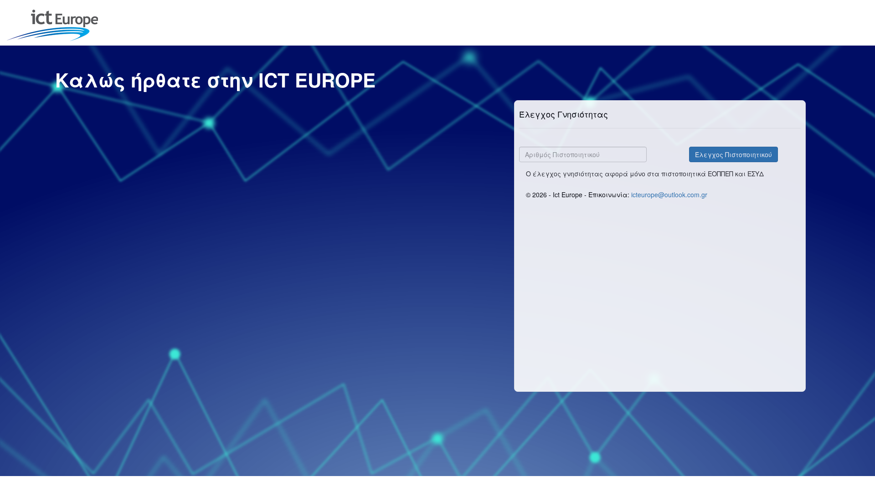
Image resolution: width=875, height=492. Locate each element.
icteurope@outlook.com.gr (669, 194)
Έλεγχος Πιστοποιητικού (733, 154)
